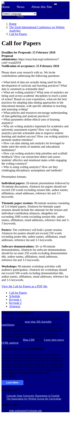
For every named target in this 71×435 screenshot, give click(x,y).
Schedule (14, 296)
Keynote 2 (15, 302)
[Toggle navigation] (55, 4)
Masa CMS (29, 339)
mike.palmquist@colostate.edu (25, 410)
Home (6, 7)
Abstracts (14, 306)
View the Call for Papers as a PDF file (24, 286)
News (20, 7)
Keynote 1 (15, 299)
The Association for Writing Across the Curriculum (33, 398)
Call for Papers (18, 292)
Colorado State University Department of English (32, 395)
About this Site (41, 7)
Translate (30, 17)
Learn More (12, 382)
